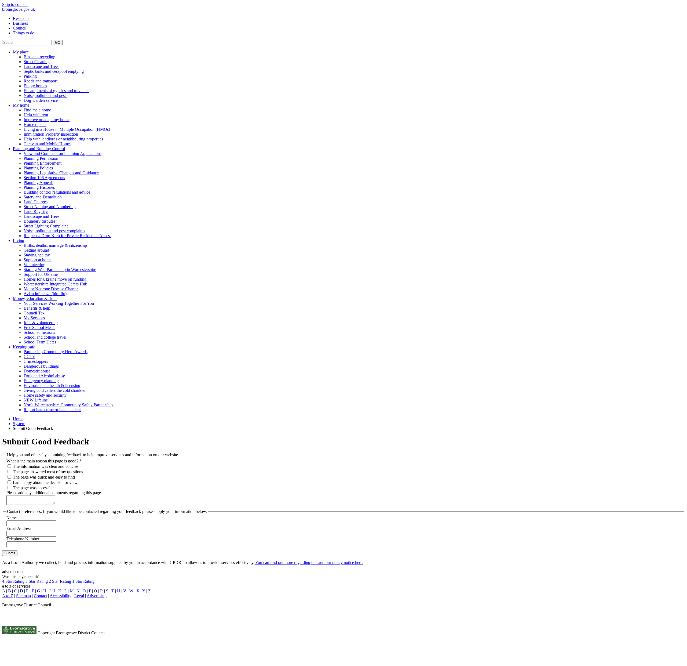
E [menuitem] (27, 591)
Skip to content (15, 4)
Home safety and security (45, 395)
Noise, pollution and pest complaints (54, 231)
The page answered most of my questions (48, 471)
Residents (21, 18)
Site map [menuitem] (23, 595)
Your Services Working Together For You (59, 303)
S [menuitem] (107, 591)
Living (18, 240)
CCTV (29, 356)
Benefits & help (37, 308)
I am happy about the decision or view (45, 482)
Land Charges (35, 202)
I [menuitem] (50, 591)
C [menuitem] (15, 591)
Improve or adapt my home (47, 119)
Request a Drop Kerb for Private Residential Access (67, 235)
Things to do (23, 33)
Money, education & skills (35, 298)
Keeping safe (24, 347)
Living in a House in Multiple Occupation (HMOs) (67, 129)
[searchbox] (27, 42)
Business (20, 23)
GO (57, 43)
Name (11, 518)
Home (18, 419)
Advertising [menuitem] (97, 595)
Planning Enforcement (42, 163)
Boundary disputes (39, 221)
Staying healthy (37, 255)
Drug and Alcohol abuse (44, 376)
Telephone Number (22, 539)
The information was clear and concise (45, 466)
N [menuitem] (78, 591)
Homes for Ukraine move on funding (55, 279)
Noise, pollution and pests (45, 95)
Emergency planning (41, 380)
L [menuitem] (65, 591)
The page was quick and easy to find (44, 477)
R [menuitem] (101, 591)
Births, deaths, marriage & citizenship (55, 245)
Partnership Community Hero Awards (55, 351)
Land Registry (36, 211)
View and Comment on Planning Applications (62, 153)
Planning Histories (39, 187)
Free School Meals (39, 327)
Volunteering (34, 264)
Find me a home (37, 110)
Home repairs (35, 124)
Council (19, 28)
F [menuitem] (33, 591)
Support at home (38, 260)
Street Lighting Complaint (46, 226)
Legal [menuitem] (79, 595)
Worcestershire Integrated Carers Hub (55, 284)
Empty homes (35, 86)
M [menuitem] (72, 591)
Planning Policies (38, 168)
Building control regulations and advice (57, 192)
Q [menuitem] (95, 591)
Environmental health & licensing (52, 385)
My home (21, 105)
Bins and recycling (39, 57)
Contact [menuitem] (40, 595)
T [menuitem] (112, 591)
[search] (343, 42)
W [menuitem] (131, 591)
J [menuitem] (54, 591)
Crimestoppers (36, 361)
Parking (30, 76)
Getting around (36, 250)
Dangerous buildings (41, 366)
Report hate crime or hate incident (52, 409)
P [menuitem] (90, 591)
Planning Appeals (38, 182)
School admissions (39, 332)
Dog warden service (41, 100)
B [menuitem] (9, 591)
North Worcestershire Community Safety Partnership (68, 405)
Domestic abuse (37, 371)
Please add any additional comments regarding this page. (54, 492)
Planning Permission (41, 158)
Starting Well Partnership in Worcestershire (60, 269)
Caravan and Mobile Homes (47, 144)
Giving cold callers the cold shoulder (55, 390)
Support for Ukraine (41, 274)
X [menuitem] (138, 591)
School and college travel (45, 337)
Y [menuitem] (143, 591)
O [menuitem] (84, 591)
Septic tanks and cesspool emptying (54, 71)
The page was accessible (33, 488)
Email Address (18, 528)
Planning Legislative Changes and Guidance (61, 173)
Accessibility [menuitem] (60, 595)
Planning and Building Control (39, 148)
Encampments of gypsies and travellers (56, 90)
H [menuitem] (44, 591)
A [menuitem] (3, 591)
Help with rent (36, 115)
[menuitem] (349, 18)
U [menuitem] (118, 591)
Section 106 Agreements (44, 177)
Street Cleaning (37, 61)
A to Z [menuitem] (7, 595)
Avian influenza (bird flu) (45, 293)
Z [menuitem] (149, 591)
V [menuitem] (124, 591)
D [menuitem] (21, 591)
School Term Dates (40, 342)
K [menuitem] (59, 591)
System (19, 423)
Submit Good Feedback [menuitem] (33, 428)
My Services (34, 318)
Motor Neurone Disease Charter (51, 289)
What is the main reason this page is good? (44, 461)
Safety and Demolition (43, 197)
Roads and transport (40, 81)
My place (21, 52)
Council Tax (34, 313)
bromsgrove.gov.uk (18, 9)
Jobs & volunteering (41, 322)
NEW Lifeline (36, 400)
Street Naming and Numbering (50, 206)
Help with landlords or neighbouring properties (63, 139)
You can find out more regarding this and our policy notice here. (309, 562)
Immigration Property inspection (51, 134)
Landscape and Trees (41, 66)
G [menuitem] (38, 591)
